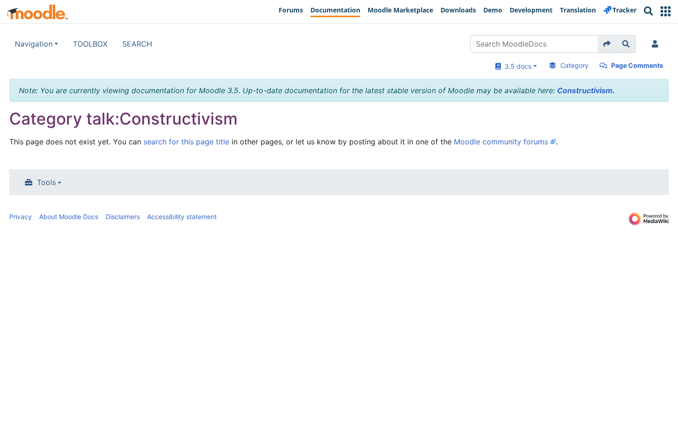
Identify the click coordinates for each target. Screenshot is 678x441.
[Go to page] (607, 44)
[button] (665, 11)
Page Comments (637, 65)
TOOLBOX (90, 43)
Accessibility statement (182, 216)
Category (574, 65)
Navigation (34, 43)
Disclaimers (123, 216)
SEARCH (137, 43)
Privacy (20, 216)
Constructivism (585, 90)
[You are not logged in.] (656, 44)
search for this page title (186, 141)
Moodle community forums (501, 141)
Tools (46, 182)
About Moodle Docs (68, 216)
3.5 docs (516, 66)
